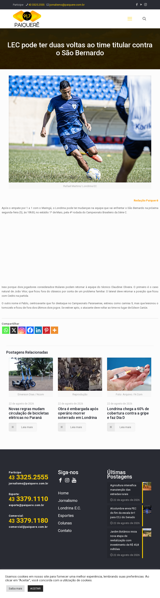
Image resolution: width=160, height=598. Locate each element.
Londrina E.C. (69, 508)
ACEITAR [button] (35, 588)
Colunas (65, 523)
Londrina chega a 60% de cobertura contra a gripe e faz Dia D (128, 413)
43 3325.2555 (36, 4)
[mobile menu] (129, 18)
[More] (54, 330)
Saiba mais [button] (15, 588)
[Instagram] (22, 330)
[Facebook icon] (136, 4)
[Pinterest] (46, 330)
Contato (65, 530)
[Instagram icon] (145, 4)
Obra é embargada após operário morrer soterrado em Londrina (78, 413)
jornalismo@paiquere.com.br (67, 4)
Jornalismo (68, 500)
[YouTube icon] (141, 4)
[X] (14, 330)
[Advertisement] (80, 247)
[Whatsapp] (5, 330)
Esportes (66, 515)
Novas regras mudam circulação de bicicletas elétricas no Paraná (29, 413)
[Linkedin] (38, 330)
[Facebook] (30, 330)
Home (63, 493)
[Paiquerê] (27, 18)
